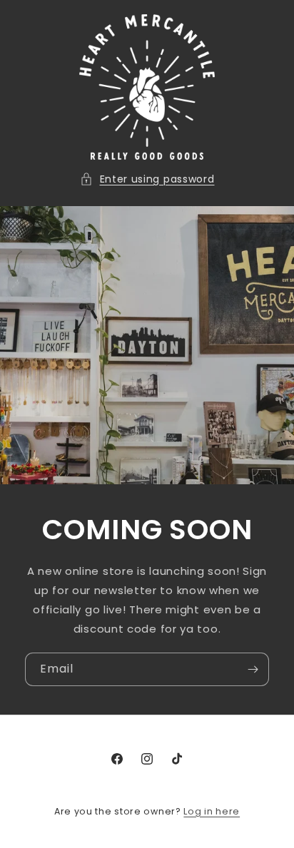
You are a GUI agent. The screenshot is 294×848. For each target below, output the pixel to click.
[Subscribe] (252, 669)
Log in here (211, 811)
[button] (147, 179)
